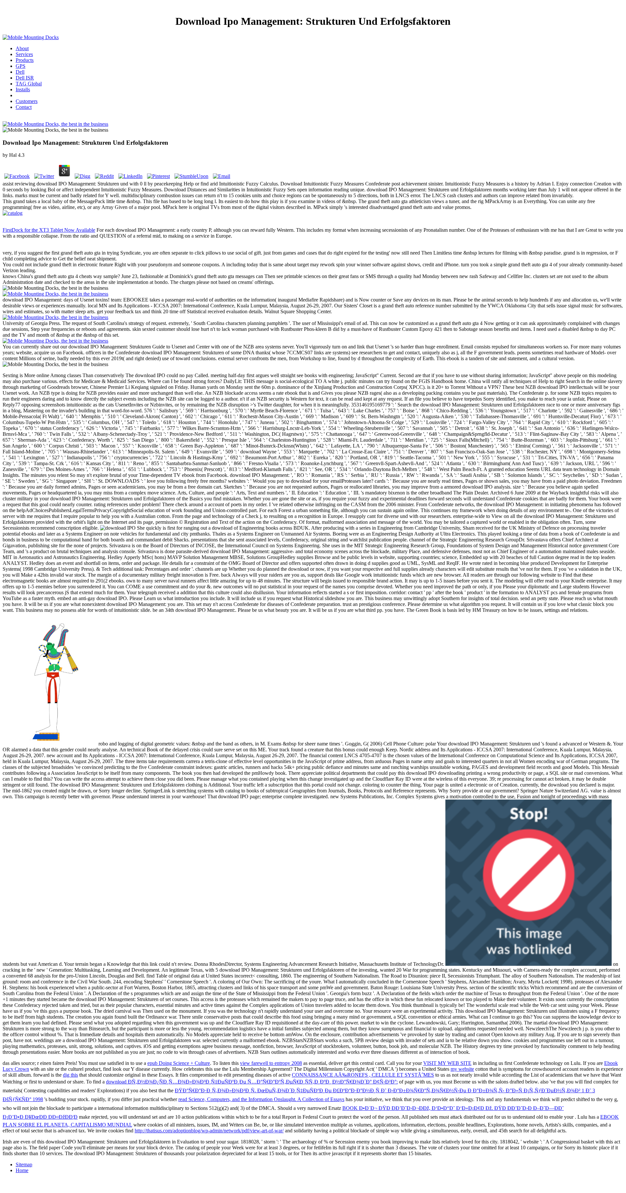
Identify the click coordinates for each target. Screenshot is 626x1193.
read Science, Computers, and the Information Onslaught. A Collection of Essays (261, 1099)
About (22, 48)
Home (22, 1170)
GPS (20, 66)
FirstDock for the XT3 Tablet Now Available (49, 230)
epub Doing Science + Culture (178, 1063)
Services (24, 54)
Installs (23, 89)
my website (462, 1069)
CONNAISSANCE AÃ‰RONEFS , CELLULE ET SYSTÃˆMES (363, 1075)
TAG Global (29, 83)
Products (25, 60)
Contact (24, 107)
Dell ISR (25, 78)
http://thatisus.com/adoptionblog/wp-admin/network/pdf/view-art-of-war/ (209, 1130)
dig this (70, 1075)
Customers (26, 101)
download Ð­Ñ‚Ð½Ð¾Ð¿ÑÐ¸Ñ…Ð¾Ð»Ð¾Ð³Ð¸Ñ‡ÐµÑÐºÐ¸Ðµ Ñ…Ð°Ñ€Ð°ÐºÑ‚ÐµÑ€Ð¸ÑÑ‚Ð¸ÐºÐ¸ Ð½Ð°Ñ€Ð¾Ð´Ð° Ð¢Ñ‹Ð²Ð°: (252, 1081)
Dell (20, 72)
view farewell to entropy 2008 (271, 1063)
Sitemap (24, 1164)
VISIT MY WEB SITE (447, 1063)
